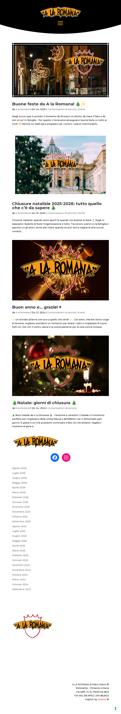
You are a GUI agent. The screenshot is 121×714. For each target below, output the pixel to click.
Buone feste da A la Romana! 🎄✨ (49, 103)
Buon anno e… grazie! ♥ (36, 307)
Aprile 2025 (18, 545)
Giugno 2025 (19, 536)
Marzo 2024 (19, 579)
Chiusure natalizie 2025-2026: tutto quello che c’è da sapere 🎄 (57, 205)
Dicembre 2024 (21, 565)
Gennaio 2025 (20, 560)
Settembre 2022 (21, 589)
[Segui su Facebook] (100, 674)
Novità (81, 213)
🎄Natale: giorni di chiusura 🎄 (44, 402)
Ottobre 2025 (20, 516)
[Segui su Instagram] (106, 674)
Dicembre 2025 (21, 506)
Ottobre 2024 (20, 574)
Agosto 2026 (19, 468)
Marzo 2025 (19, 550)
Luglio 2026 (19, 473)
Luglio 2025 (18, 531)
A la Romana (22, 109)
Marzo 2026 (19, 492)
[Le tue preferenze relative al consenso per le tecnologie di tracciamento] (115, 708)
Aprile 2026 (18, 487)
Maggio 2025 (19, 540)
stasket (102, 699)
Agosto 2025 (19, 526)
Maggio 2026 (19, 482)
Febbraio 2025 (20, 555)
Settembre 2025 (21, 521)
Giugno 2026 (19, 478)
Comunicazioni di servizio (62, 109)
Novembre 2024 (21, 570)
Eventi (81, 109)
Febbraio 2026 (20, 497)
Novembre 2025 (21, 511)
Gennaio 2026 (20, 502)
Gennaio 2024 (20, 584)
